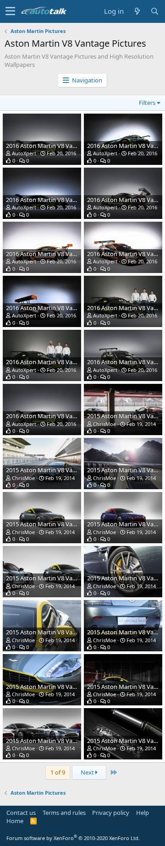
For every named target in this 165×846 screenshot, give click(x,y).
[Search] (154, 11)
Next (88, 772)
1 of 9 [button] (57, 772)
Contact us (21, 812)
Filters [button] (147, 102)
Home (14, 821)
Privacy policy (110, 812)
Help (142, 812)
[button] (10, 11)
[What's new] (137, 11)
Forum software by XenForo (73, 838)
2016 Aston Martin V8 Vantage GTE (53, 146)
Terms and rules (64, 812)
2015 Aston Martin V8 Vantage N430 (55, 470)
